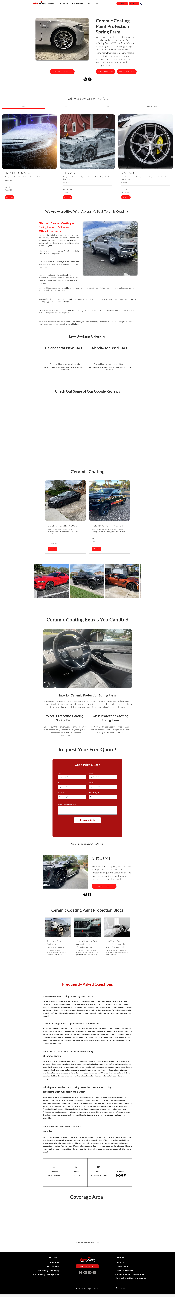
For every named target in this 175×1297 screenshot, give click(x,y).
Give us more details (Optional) (67, 804)
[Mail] (94, 1272)
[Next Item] (138, 584)
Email (59, 783)
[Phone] (141, 3)
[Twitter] (119, 1175)
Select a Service (62, 792)
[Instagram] (85, 79)
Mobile (91, 773)
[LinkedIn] (122, 1175)
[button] (63, 3)
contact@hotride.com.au (99, 1175)
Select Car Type (93, 792)
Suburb (91, 783)
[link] (23, 106)
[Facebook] (90, 79)
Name (60, 773)
